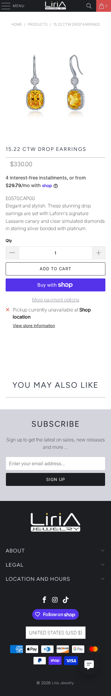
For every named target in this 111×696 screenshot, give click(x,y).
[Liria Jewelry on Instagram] (55, 600)
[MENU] (3, 6)
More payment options (55, 300)
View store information (34, 325)
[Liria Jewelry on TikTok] (65, 600)
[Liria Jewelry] (55, 6)
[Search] (89, 6)
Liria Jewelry (62, 682)
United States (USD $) (55, 633)
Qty (9, 240)
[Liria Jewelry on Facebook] (44, 600)
